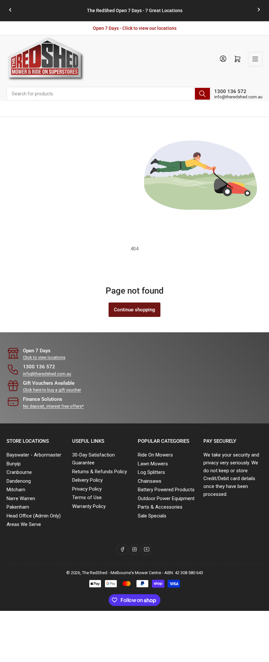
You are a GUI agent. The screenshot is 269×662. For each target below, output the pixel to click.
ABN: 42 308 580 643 (183, 572)
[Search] (202, 93)
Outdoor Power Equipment (166, 498)
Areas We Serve (24, 524)
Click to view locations (44, 357)
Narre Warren (21, 498)
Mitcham (16, 490)
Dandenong (19, 481)
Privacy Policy (87, 489)
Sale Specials (152, 516)
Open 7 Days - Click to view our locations (134, 28)
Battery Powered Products (166, 490)
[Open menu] (255, 59)
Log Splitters (151, 472)
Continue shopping (134, 310)
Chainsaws (149, 481)
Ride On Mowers (155, 455)
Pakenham (18, 507)
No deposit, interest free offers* (53, 406)
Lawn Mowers (153, 464)
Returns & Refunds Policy (99, 472)
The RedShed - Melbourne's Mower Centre (121, 572)
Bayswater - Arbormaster (34, 455)
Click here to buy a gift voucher (52, 389)
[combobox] (109, 94)
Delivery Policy (87, 480)
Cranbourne (19, 472)
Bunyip (14, 464)
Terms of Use (87, 497)
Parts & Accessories (160, 507)
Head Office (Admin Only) (34, 516)
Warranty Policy (89, 506)
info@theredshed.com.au (238, 96)
